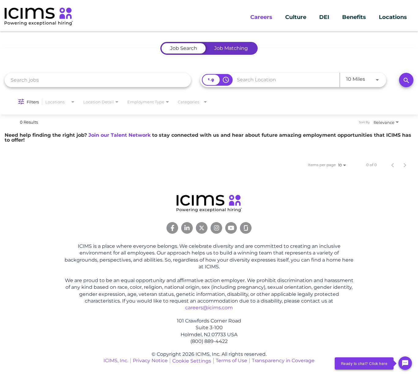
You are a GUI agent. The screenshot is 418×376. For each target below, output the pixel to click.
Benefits (354, 17)
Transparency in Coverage (283, 360)
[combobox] (98, 80)
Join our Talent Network (119, 135)
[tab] (183, 48)
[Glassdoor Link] (246, 228)
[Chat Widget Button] (405, 363)
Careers (261, 17)
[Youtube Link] (231, 228)
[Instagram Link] (216, 228)
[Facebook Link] (172, 228)
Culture (295, 17)
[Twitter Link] (201, 228)
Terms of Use (231, 360)
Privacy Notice (150, 360)
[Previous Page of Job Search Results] (392, 165)
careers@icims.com (209, 308)
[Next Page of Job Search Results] (405, 165)
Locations (393, 17)
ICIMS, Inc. (115, 360)
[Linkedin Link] (187, 228)
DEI (324, 17)
